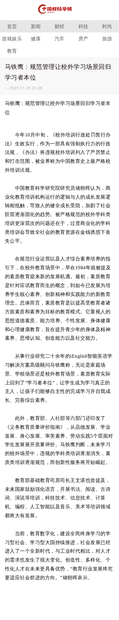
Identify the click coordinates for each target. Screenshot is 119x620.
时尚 (107, 26)
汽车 (60, 38)
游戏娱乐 (12, 38)
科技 (83, 26)
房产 (83, 38)
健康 (36, 38)
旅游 (107, 38)
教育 (12, 51)
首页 (12, 26)
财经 (60, 26)
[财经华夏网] (59, 15)
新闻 (36, 26)
